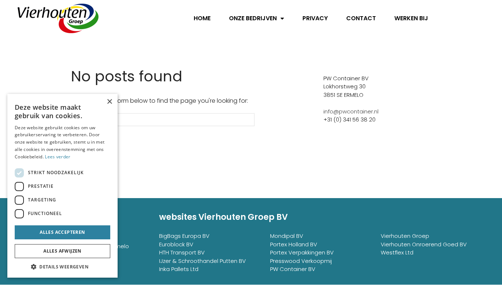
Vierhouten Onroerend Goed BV (424, 244)
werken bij (411, 18)
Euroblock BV (176, 244)
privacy (315, 18)
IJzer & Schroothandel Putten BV (202, 261)
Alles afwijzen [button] (62, 251)
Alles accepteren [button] (62, 232)
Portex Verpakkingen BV (302, 252)
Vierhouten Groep (405, 236)
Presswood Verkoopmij (301, 261)
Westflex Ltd (397, 252)
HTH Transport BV (182, 252)
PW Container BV (292, 269)
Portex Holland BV (293, 244)
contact (361, 18)
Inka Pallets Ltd (178, 269)
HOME (202, 18)
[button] (62, 266)
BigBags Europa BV (184, 236)
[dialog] (62, 186)
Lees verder (57, 157)
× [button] (109, 102)
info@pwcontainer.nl (351, 111)
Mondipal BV (286, 236)
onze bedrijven (253, 18)
